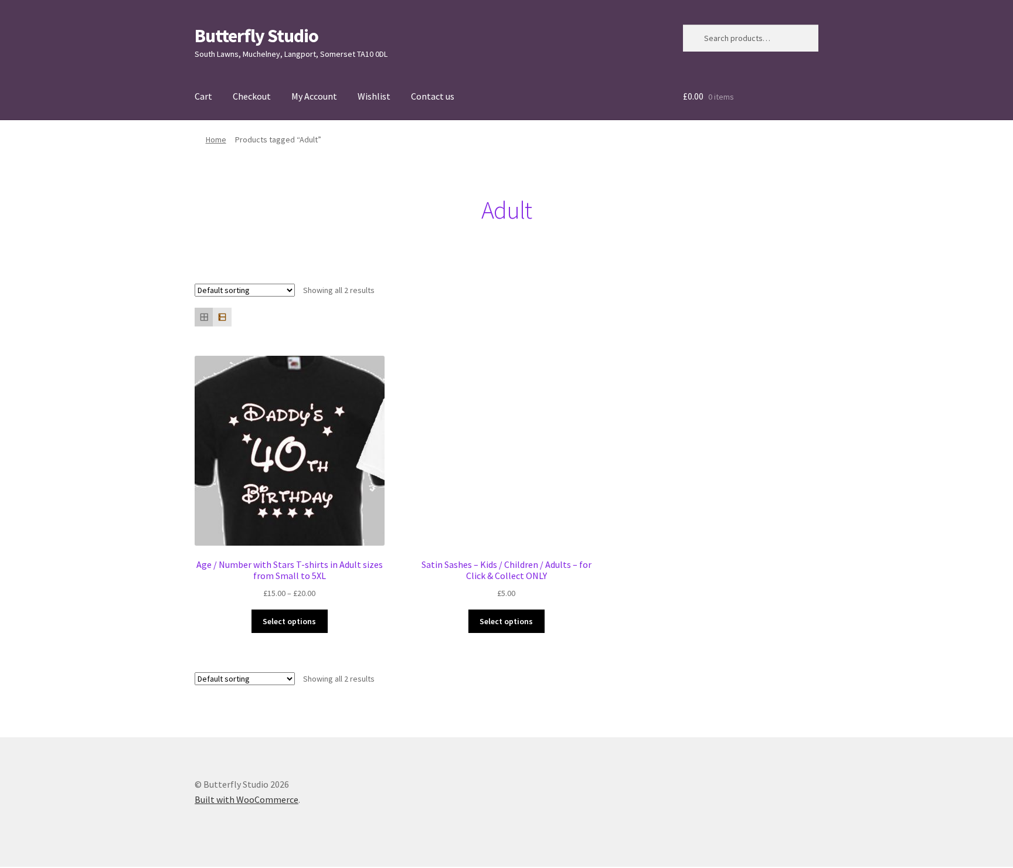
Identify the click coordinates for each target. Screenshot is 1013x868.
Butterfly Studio (256, 35)
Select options (289, 621)
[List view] (222, 317)
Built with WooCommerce (246, 799)
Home (216, 139)
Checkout (252, 96)
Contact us (432, 96)
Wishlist (374, 96)
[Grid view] (204, 317)
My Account (314, 96)
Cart (203, 96)
